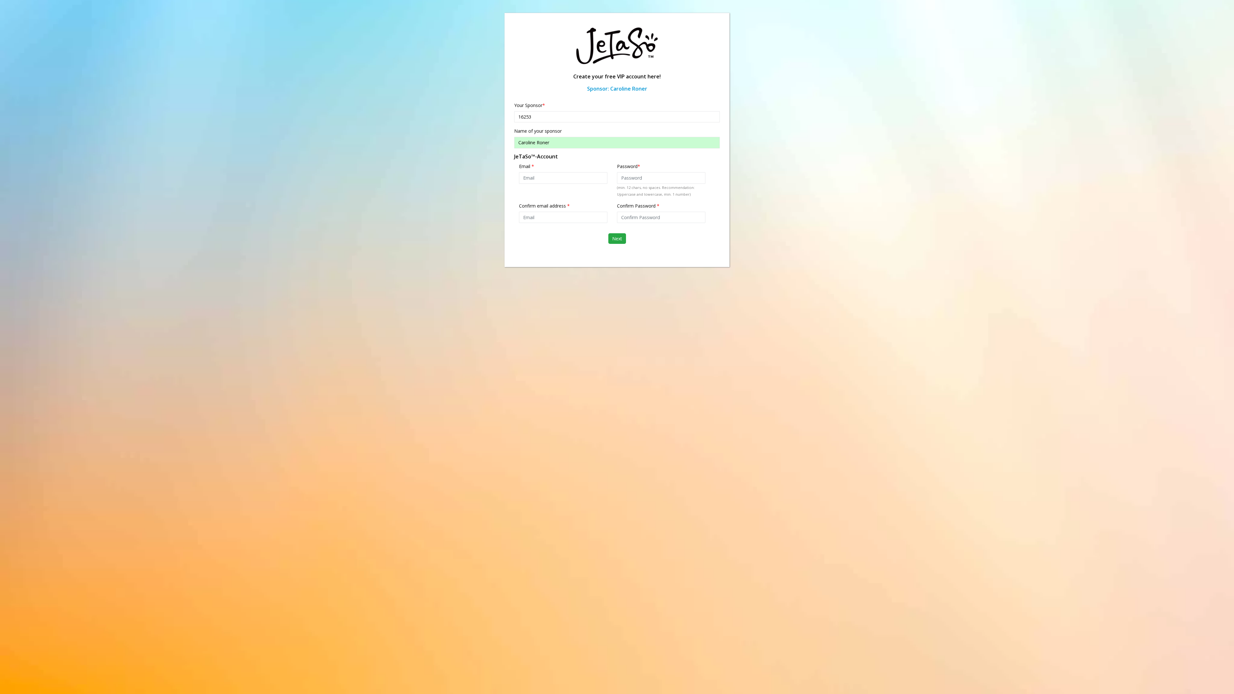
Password (628, 166)
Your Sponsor (529, 105)
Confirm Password (638, 206)
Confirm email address (544, 206)
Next (617, 239)
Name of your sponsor (538, 131)
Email (526, 166)
